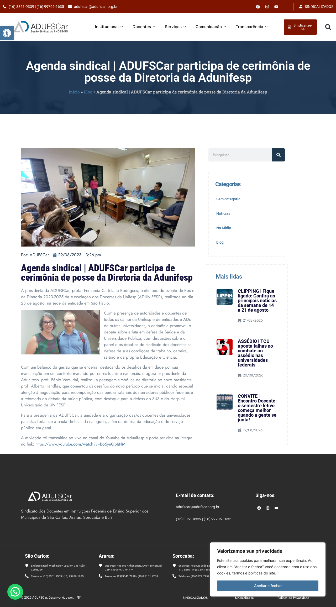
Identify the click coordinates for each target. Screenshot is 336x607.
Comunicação (209, 26)
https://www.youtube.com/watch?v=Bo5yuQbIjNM (80, 444)
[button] (7, 33)
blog (220, 242)
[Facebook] (258, 7)
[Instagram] (267, 508)
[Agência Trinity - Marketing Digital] (79, 598)
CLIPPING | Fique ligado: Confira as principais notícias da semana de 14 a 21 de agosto (257, 300)
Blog (88, 92)
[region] (268, 569)
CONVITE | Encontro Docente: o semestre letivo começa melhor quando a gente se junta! (257, 407)
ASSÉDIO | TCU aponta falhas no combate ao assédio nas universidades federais (255, 353)
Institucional (107, 26)
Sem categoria (228, 199)
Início (74, 92)
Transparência (249, 26)
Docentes (142, 26)
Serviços (173, 26)
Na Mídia (223, 228)
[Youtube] (276, 7)
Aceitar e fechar (268, 585)
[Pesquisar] (278, 154)
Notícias (223, 213)
